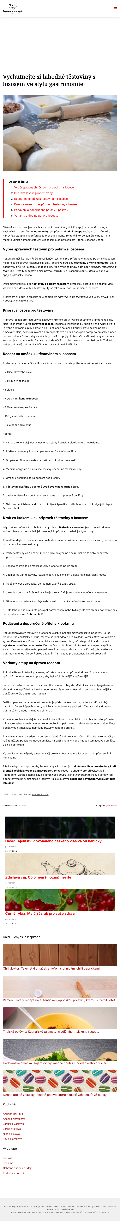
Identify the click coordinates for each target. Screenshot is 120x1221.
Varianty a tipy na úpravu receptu (36, 215)
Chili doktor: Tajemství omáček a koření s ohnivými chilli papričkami (51, 968)
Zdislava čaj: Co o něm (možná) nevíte (38, 877)
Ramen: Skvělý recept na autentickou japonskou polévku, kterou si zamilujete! (59, 1000)
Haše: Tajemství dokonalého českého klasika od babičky (53, 841)
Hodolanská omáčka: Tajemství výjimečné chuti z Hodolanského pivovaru (55, 1063)
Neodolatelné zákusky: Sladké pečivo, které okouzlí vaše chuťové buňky (55, 1095)
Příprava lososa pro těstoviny (33, 193)
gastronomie (111, 806)
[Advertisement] (60, 39)
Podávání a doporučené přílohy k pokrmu (41, 210)
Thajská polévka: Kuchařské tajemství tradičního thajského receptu (51, 1031)
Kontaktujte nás (40, 794)
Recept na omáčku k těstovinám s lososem (42, 198)
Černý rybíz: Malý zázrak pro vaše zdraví (40, 913)
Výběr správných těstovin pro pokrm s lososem (45, 187)
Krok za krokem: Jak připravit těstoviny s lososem (46, 204)
